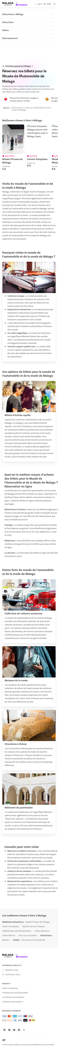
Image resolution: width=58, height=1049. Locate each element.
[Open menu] (54, 4)
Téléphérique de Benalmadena (16, 930)
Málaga (5, 107)
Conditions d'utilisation (13, 997)
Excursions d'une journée (33, 939)
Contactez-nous (12, 974)
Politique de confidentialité (15, 992)
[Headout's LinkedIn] (4, 1030)
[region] (29, 149)
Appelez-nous (11, 969)
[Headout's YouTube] (14, 1030)
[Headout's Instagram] (9, 1030)
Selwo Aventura (42, 930)
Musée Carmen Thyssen (34, 926)
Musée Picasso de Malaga (38, 921)
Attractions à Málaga (13, 14)
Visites (5, 30)
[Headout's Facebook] (19, 1030)
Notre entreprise (10, 988)
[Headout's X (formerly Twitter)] (24, 1030)
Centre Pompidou (10, 926)
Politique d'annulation (12, 1001)
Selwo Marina (8, 935)
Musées (5, 939)
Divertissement (10, 38)
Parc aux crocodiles (28, 935)
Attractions (8, 22)
